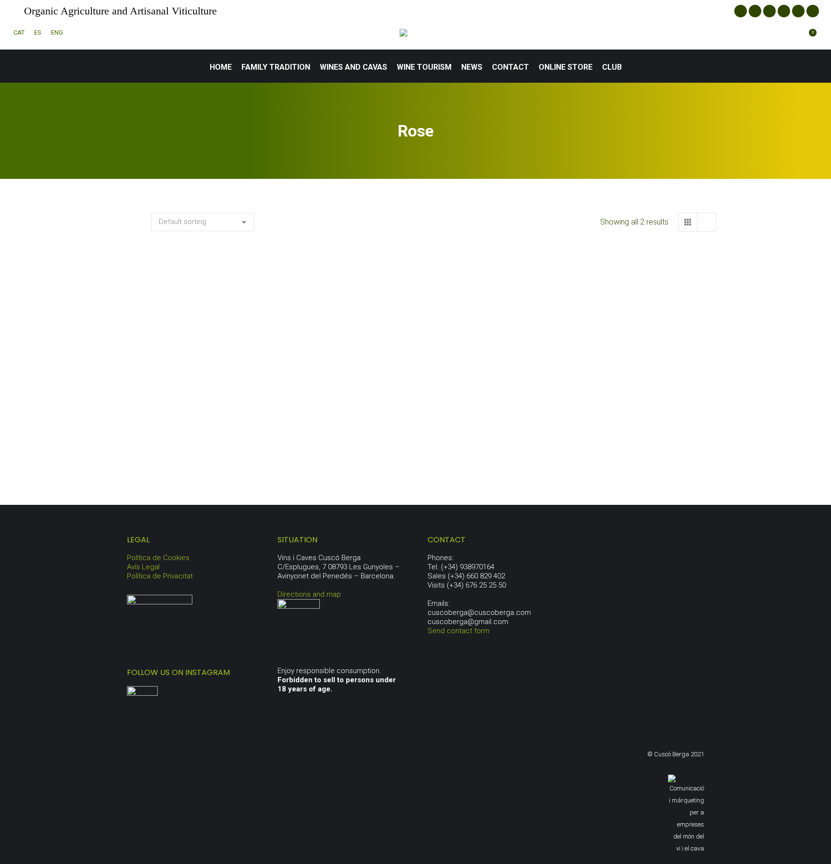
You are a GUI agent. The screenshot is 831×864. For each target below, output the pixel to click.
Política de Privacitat (160, 576)
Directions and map (309, 594)
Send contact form (459, 630)
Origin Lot (433, 436)
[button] (315, 410)
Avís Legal (143, 567)
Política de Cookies (158, 557)
